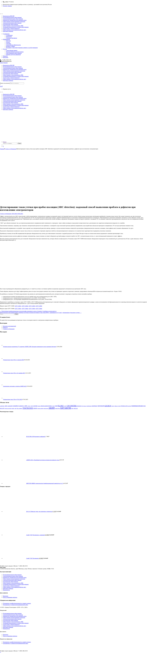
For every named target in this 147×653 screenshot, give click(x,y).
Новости (5, 56)
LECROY (108, 406)
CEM (32, 406)
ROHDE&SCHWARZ (137, 406)
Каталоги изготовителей (9, 326)
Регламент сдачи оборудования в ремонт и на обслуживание (22, 47)
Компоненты (6, 590)
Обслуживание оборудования (14, 53)
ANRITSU (21, 406)
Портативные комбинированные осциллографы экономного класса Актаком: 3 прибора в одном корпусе (28, 311)
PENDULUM (124, 406)
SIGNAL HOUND (8, 408)
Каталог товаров (7, 6)
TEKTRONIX (28, 408)
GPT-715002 (25, 308)
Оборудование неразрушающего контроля (14, 21)
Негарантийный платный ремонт (15, 51)
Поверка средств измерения (13, 54)
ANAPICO (16, 406)
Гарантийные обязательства (13, 45)
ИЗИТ (72, 408)
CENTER (35, 406)
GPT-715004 (39, 308)
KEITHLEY (95, 406)
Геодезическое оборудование (10, 24)
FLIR (56, 406)
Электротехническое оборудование (12, 23)
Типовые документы (11, 38)
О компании (6, 33)
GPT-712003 (32, 306)
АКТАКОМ (65, 408)
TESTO (35, 408)
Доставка (8, 43)
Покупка (8, 40)
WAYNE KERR (40, 408)
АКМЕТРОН (57, 408)
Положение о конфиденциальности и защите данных (17, 603)
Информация (6, 39)
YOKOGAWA (45, 408)
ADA (6, 406)
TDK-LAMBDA (19, 408)
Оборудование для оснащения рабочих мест (14, 29)
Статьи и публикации (10, 149)
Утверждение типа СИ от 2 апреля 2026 (13, 359)
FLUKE (61, 406)
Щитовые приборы (8, 31)
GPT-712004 (39, 306)
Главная (2, 149)
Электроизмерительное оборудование (13, 18)
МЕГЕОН (76, 408)
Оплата (8, 42)
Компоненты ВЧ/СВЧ (8, 16)
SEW (144, 406)
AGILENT (10, 406)
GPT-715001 (18, 308)
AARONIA (2, 406)
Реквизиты (9, 36)
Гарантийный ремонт (11, 50)
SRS (15, 408)
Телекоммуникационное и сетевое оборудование (16, 27)
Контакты (5, 57)
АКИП (51, 408)
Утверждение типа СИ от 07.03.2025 (12, 399)
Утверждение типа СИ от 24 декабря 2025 (14, 373)
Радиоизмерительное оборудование (12, 17)
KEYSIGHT (101, 406)
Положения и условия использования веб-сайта (15, 604)
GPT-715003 (32, 308)
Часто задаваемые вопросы (10, 597)
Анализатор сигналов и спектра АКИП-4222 (14, 386)
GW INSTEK (72, 406)
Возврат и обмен (10, 46)
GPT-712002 (25, 306)
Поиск (4, 142)
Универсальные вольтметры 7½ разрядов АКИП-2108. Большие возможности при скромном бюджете (29, 346)
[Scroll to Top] (0, 652)
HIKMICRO (79, 406)
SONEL (13, 408)
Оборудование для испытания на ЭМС (13, 25)
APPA (25, 406)
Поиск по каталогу (5, 83)
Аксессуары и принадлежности (11, 28)
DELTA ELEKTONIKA (46, 406)
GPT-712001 (18, 306)
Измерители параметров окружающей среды (14, 20)
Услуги (5, 49)
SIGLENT (2, 408)
